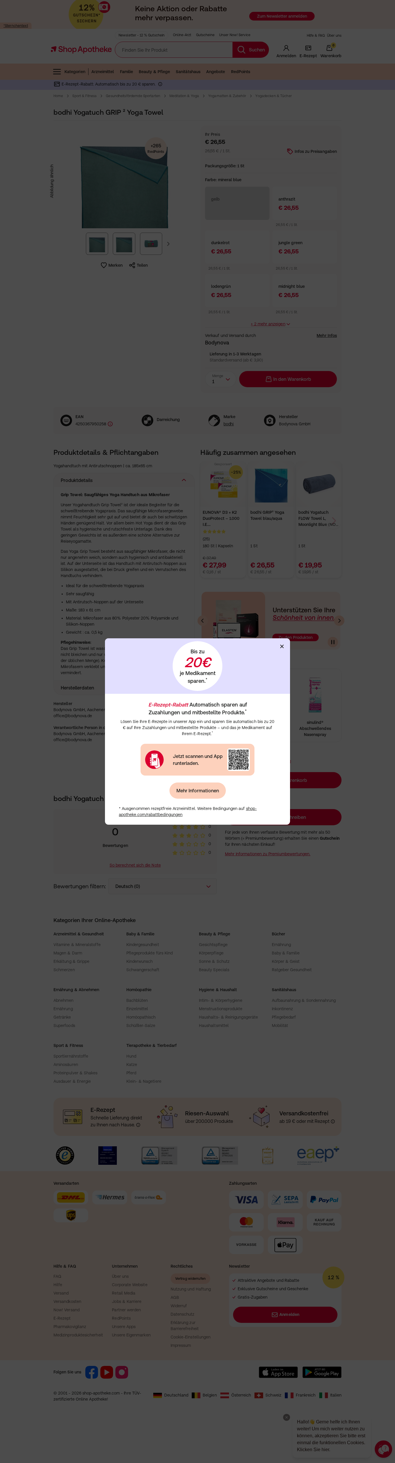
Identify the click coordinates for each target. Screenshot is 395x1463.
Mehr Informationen (197, 790)
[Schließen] (282, 646)
